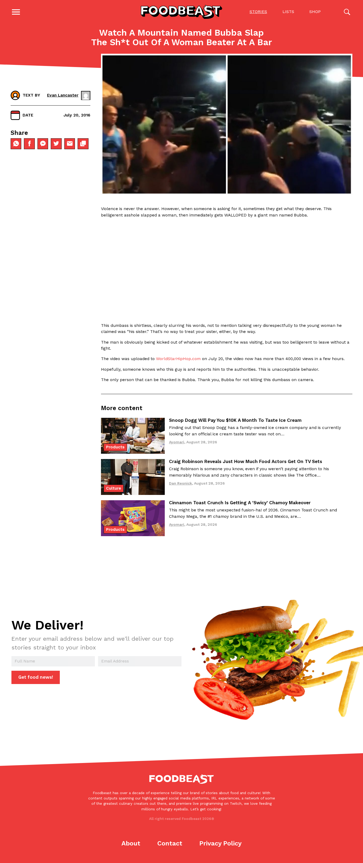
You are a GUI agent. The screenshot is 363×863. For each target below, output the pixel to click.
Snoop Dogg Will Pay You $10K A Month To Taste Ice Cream (235, 420)
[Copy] (83, 143)
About (130, 843)
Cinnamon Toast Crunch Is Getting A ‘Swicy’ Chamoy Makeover (240, 502)
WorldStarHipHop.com (178, 358)
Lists (288, 11)
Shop (315, 11)
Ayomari (176, 442)
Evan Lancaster (62, 95)
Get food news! (35, 677)
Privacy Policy (220, 843)
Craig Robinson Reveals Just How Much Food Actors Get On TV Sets (245, 461)
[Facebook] (29, 143)
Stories (258, 11)
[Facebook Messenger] (42, 143)
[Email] (69, 143)
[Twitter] (56, 143)
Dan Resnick (180, 483)
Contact (169, 843)
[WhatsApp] (16, 143)
